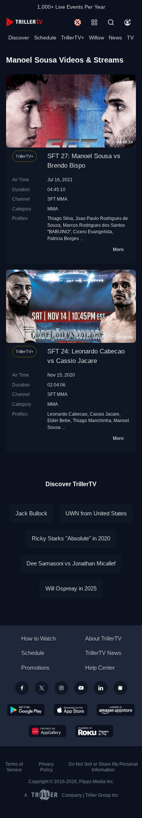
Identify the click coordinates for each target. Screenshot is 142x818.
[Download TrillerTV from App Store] (70, 710)
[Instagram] (61, 688)
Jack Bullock (31, 513)
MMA (52, 208)
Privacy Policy (46, 766)
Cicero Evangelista (92, 231)
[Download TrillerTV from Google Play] (26, 710)
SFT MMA (57, 198)
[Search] (111, 22)
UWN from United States (96, 513)
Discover (18, 38)
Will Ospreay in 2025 (71, 588)
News (115, 38)
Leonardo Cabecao (67, 413)
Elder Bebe (58, 420)
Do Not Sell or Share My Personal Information (103, 766)
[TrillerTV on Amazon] (116, 710)
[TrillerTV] (24, 22)
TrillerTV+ (72, 38)
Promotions (35, 667)
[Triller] (120, 688)
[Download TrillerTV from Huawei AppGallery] (47, 731)
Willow (96, 38)
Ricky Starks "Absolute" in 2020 (71, 538)
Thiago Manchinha (92, 420)
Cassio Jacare (104, 413)
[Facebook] (22, 688)
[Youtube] (81, 688)
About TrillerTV (103, 638)
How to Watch (38, 638)
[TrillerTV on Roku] (94, 731)
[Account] (127, 22)
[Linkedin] (101, 688)
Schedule (45, 38)
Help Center (100, 667)
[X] (41, 688)
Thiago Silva (60, 218)
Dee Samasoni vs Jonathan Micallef (71, 563)
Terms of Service (14, 766)
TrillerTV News (103, 653)
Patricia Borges (63, 238)
